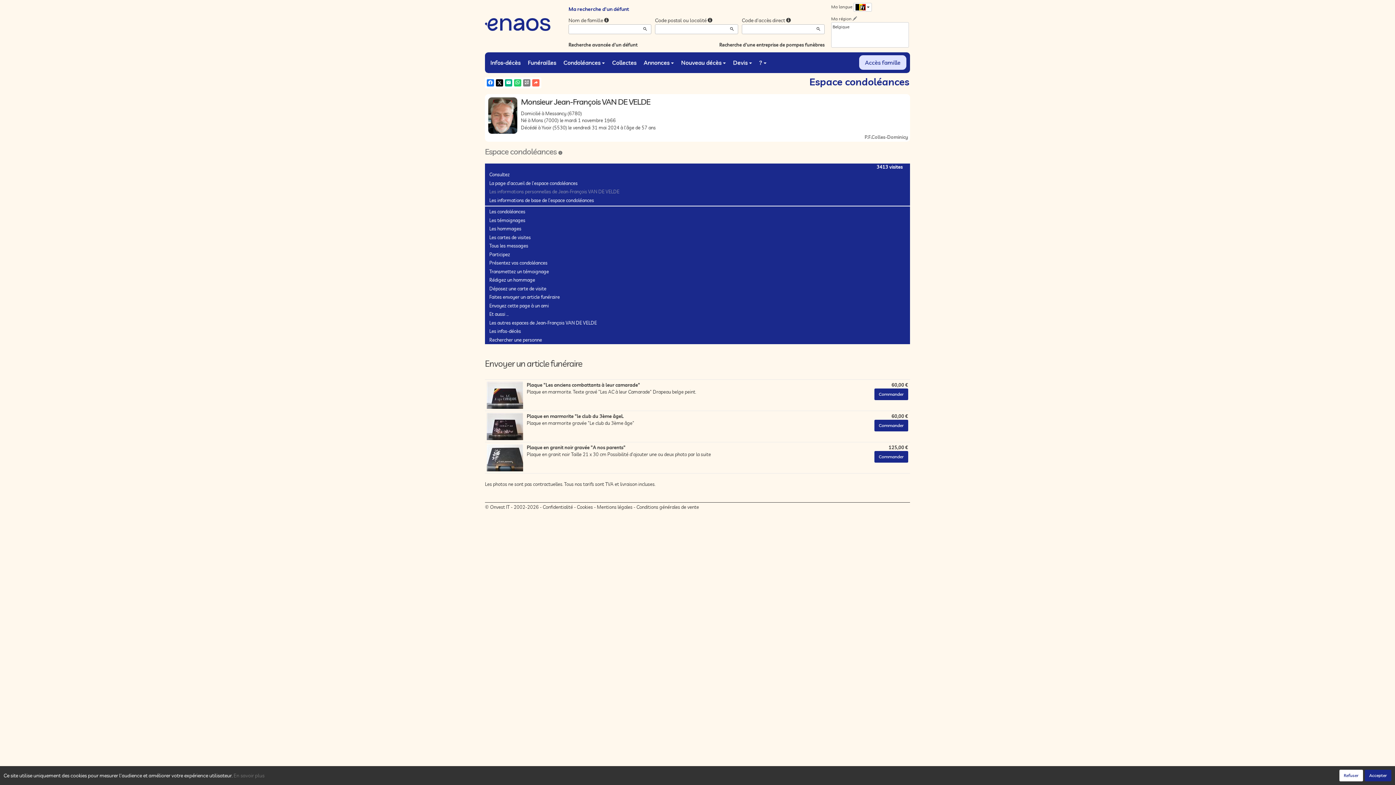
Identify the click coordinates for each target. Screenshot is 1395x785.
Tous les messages (508, 246)
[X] (499, 82)
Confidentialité (558, 507)
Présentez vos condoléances (518, 263)
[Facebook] (490, 82)
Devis (740, 62)
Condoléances (582, 62)
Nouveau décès (701, 62)
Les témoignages (507, 220)
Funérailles (542, 62)
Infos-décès (505, 62)
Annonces (657, 62)
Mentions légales (614, 507)
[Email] (508, 82)
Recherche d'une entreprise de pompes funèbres (772, 45)
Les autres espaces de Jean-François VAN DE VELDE (543, 323)
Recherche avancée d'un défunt (603, 45)
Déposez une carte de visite (517, 288)
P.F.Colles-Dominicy (886, 137)
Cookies (585, 507)
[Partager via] (535, 82)
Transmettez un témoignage (519, 271)
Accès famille (883, 62)
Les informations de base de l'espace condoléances (541, 200)
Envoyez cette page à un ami (519, 306)
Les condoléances (507, 211)
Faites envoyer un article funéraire (524, 297)
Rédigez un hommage (512, 280)
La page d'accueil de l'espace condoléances (533, 183)
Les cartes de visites (510, 237)
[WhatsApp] (517, 82)
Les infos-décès (505, 331)
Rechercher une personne (515, 340)
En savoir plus (249, 775)
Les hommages (505, 229)
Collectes (624, 62)
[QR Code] (526, 82)
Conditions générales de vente (667, 507)
